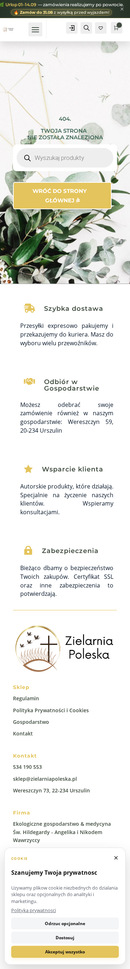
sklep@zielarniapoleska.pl (45, 778)
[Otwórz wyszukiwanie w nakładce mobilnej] (65, 157)
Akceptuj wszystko (65, 952)
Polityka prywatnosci (33, 910)
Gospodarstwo (31, 721)
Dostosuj (65, 938)
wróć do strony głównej (59, 195)
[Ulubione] (101, 28)
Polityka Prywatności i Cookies (51, 710)
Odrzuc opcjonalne (65, 923)
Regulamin (26, 698)
